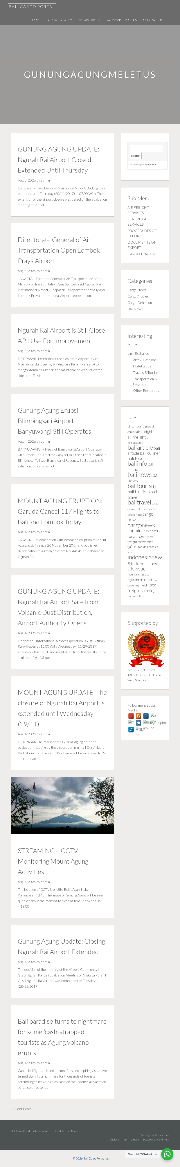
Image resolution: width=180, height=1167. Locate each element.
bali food (136, 458)
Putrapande (161, 1135)
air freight (144, 431)
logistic (138, 569)
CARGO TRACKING (143, 254)
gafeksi (132, 547)
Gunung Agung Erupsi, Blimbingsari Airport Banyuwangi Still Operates (54, 420)
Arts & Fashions (144, 360)
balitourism (142, 485)
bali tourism (139, 491)
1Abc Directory (137, 675)
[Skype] (138, 729)
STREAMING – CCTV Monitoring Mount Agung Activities (53, 860)
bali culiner (150, 453)
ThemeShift (134, 1139)
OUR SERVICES (59, 19)
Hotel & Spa (142, 366)
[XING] (153, 716)
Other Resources (146, 390)
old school (149, 670)
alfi (149, 437)
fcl (158, 531)
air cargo (133, 426)
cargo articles (135, 514)
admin (45, 180)
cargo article (134, 508)
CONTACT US (152, 19)
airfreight (137, 437)
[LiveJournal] (146, 716)
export (151, 531)
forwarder (136, 536)
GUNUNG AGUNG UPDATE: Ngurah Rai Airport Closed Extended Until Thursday (58, 159)
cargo (155, 503)
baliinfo (137, 463)
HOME (36, 19)
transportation (136, 596)
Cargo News (137, 290)
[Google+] (131, 716)
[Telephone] (153, 723)
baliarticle (140, 447)
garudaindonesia (148, 547)
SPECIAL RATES (89, 19)
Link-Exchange (138, 353)
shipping (148, 590)
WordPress (163, 1139)
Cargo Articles (138, 296)
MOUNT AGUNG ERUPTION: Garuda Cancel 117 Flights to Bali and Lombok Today (60, 511)
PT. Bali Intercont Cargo (65, 1131)
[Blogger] (138, 716)
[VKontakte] (138, 723)
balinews (140, 474)
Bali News (135, 309)
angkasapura (135, 442)
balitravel (139, 502)
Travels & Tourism (146, 372)
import (131, 552)
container (136, 530)
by (150, 164)
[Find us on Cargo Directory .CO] (147, 648)
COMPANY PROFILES (122, 19)
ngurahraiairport (140, 579)
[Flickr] (131, 723)
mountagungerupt (138, 574)
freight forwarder (140, 542)
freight (149, 536)
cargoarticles (149, 509)
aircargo (145, 426)
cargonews (141, 525)
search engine (137, 164)
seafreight (141, 585)
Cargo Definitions (140, 302)
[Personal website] (131, 729)
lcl (129, 569)
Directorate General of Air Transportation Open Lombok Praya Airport (59, 249)
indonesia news (145, 563)
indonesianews (145, 559)
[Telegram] (146, 723)
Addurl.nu (134, 670)
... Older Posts (21, 1108)
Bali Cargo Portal (32, 6)
